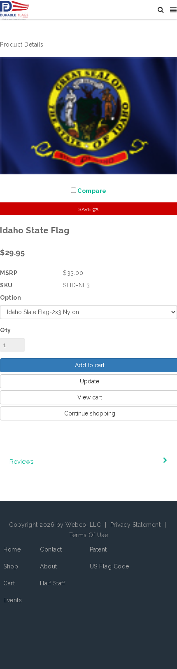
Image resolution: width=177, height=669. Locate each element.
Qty (5, 330)
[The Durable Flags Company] (14, 10)
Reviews (21, 461)
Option (10, 297)
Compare (92, 191)
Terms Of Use (88, 535)
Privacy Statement (135, 524)
